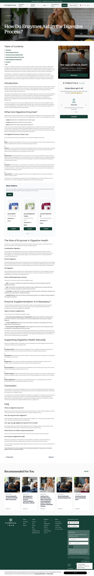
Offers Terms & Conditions (78, 569)
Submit (70, 546)
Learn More (74, 116)
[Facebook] (8, 525)
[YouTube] (13, 525)
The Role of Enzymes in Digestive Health (14, 55)
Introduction (8, 50)
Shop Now (13, 228)
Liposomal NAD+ (11, 214)
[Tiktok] (11, 525)
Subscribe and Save (55, 5)
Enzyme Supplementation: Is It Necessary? (15, 57)
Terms (85, 553)
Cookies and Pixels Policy (39, 573)
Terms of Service (69, 565)
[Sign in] (85, 5)
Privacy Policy (50, 573)
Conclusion (8, 62)
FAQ (6, 64)
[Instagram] (9, 525)
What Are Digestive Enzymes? (12, 52)
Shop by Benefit (33, 5)
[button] (86, 105)
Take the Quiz (73, 5)
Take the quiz (74, 75)
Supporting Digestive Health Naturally (14, 59)
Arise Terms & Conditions (70, 569)
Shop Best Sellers (21, 5)
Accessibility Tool (85, 561)
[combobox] (71, 543)
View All (9, 194)
